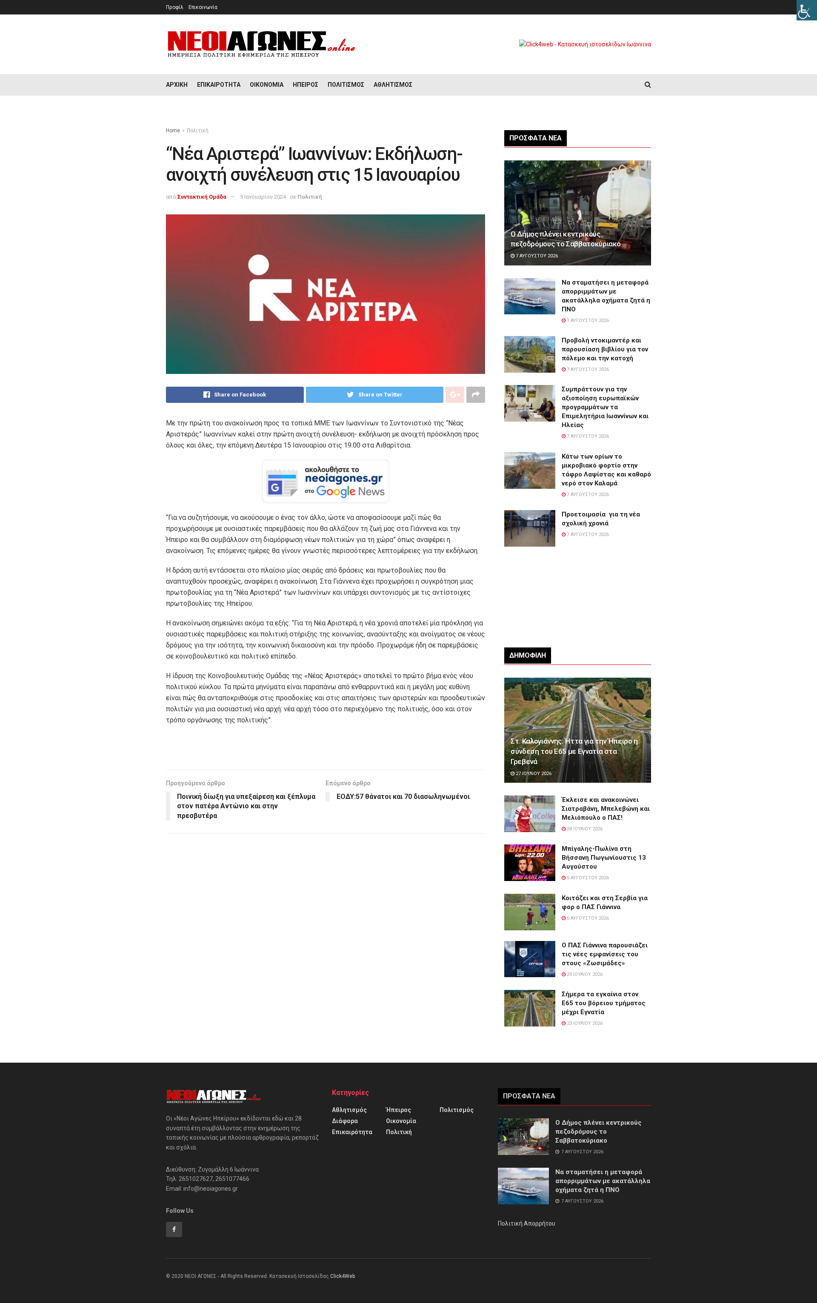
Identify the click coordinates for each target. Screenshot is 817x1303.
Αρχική (177, 84)
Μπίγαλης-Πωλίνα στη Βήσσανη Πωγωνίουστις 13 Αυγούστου (604, 857)
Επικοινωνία (203, 7)
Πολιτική (198, 131)
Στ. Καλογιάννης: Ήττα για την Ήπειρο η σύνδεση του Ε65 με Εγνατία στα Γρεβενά (574, 751)
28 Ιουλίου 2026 (584, 829)
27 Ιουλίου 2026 (532, 773)
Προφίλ (174, 7)
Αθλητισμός (393, 84)
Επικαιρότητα (218, 84)
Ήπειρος (305, 84)
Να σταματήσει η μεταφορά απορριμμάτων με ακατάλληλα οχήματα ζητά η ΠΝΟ (602, 1181)
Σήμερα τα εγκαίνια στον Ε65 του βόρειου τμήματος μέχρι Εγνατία (604, 1003)
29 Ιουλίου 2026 (584, 974)
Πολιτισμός (346, 84)
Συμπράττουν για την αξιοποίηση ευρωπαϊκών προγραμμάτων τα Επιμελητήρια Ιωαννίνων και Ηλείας (605, 407)
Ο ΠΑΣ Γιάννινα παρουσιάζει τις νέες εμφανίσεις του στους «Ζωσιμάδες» (605, 954)
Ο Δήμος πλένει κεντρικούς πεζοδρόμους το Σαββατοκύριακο (598, 1131)
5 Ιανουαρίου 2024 (263, 197)
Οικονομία (266, 84)
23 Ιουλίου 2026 (584, 1023)
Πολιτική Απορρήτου (526, 1223)
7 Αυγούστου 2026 (536, 256)
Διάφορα (345, 1121)
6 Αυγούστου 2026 (587, 918)
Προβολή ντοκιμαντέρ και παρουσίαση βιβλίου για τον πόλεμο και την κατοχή (605, 349)
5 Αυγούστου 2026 (587, 878)
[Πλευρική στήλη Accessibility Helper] (807, 10)
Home (173, 131)
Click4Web (342, 1276)
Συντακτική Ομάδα (201, 197)
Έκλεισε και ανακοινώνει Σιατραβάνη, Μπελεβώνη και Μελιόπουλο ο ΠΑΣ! (606, 808)
